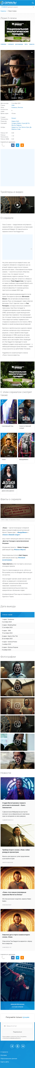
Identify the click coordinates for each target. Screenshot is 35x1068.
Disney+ (14, 118)
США (13, 105)
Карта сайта (5, 1062)
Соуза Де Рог (26, 123)
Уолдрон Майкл (16, 123)
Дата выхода (19, 44)
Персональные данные (9, 1058)
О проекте (4, 1052)
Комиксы (14, 107)
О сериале (11, 44)
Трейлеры (3, 44)
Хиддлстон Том (16, 127)
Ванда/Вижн (22, 532)
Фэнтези (20, 107)
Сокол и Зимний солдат (11, 535)
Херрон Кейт (15, 121)
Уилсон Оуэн (25, 127)
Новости (31, 44)
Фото (26, 44)
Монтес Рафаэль (17, 125)
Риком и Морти (19, 549)
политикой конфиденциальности (12, 1038)
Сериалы (3, 11)
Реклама (4, 1055)
